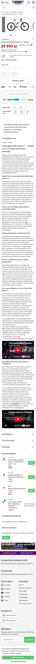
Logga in (6, 537)
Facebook (7, 585)
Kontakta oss (23, 594)
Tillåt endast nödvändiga (18, 661)
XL (21, 68)
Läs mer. (30, 574)
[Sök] (33, 8)
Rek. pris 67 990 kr (25, 45)
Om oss (21, 585)
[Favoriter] (28, 2)
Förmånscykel (23, 597)
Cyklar (6, 12)
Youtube (6, 593)
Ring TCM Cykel (10, 620)
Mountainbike (13, 12)
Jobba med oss (23, 600)
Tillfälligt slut (29, 505)
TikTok (6, 600)
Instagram (7, 589)
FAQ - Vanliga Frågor (25, 603)
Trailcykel (20, 12)
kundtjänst (15, 404)
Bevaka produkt (18, 81)
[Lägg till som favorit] (33, 39)
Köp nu (31, 463)
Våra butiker (22, 591)
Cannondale (5, 39)
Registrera (29, 640)
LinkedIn (7, 596)
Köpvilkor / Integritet (25, 588)
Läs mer (19, 653)
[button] (33, 2)
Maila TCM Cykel (11, 615)
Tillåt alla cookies (18, 657)
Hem (2, 12)
